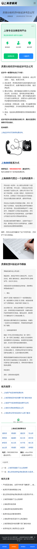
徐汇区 (30, 443)
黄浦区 (13, 433)
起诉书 (6, 462)
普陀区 (4, 438)
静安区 (4, 443)
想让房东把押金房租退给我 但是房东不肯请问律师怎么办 (19, 494)
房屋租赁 (10, 16)
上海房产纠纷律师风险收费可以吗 (16, 403)
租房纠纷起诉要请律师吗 (12, 514)
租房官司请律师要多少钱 (12, 490)
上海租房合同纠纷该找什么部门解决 (17, 413)
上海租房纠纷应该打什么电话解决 (15, 519)
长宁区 (22, 443)
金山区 (4, 447)
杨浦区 (13, 438)
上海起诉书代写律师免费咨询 (12, 132)
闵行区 (30, 438)
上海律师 (5, 162)
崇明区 (30, 447)
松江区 (22, 438)
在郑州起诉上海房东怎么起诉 (13, 528)
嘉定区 (22, 433)
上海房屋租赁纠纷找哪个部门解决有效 (18, 398)
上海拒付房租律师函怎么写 (14, 408)
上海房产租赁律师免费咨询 (13, 393)
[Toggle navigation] (34, 3)
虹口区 (13, 443)
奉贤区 (22, 447)
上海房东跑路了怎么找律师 (18, 468)
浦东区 (4, 433)
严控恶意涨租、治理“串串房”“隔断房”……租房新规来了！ (19, 485)
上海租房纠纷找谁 (9, 504)
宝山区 (30, 433)
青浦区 (13, 447)
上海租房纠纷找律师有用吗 (13, 509)
